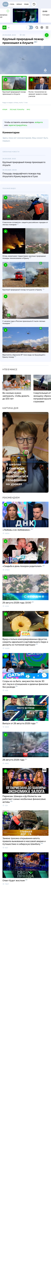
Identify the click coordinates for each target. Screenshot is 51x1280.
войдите (39, 122)
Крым (4, 109)
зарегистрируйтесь (17, 125)
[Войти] (42, 27)
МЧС (28, 109)
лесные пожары (17, 109)
